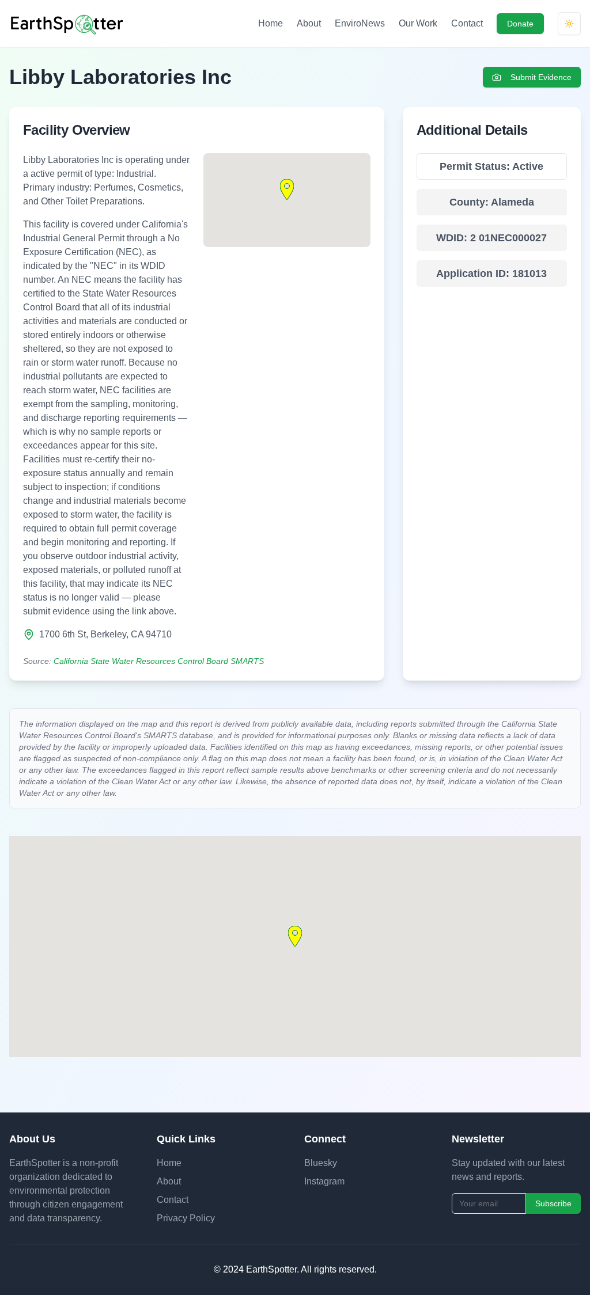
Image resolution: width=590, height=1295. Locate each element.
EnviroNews (360, 23)
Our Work (418, 23)
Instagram (324, 1181)
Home (270, 23)
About (309, 23)
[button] (286, 189)
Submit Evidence (541, 77)
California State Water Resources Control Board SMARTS (159, 661)
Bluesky (320, 1163)
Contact (467, 23)
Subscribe (553, 1203)
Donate (520, 23)
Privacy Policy (186, 1218)
